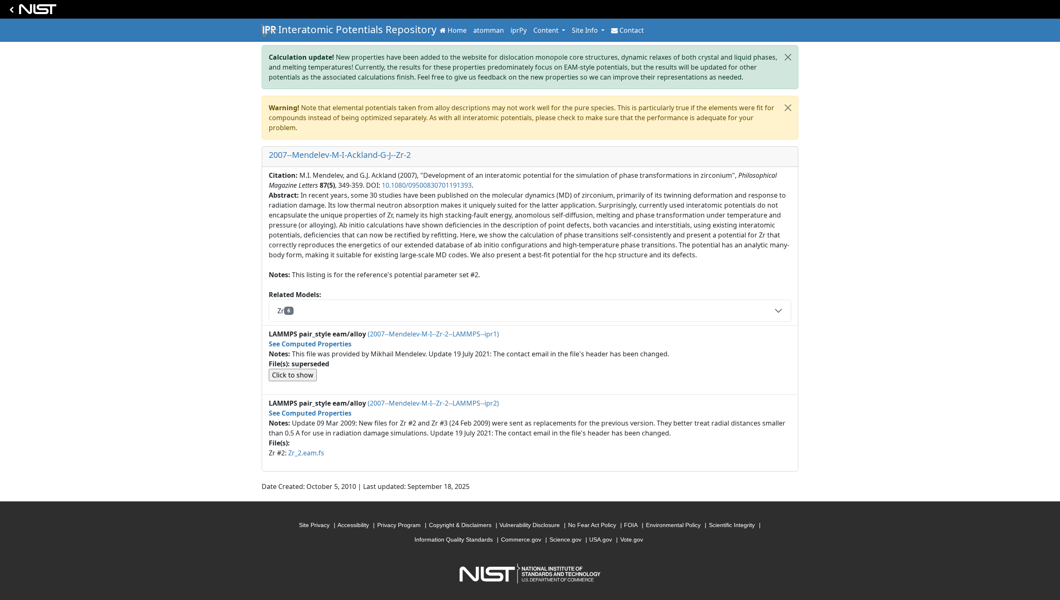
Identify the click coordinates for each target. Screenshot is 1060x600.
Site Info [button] (586, 30)
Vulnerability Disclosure (529, 525)
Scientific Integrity (732, 525)
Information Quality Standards (453, 539)
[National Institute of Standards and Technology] (31, 11)
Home (457, 30)
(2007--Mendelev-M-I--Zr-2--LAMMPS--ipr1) (433, 334)
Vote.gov (631, 539)
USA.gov (600, 539)
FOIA (631, 525)
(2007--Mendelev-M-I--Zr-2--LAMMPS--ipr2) (433, 403)
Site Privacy (314, 525)
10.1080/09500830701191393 (427, 185)
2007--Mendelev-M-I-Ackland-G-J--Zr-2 (340, 154)
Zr (283, 310)
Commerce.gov (521, 539)
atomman (488, 30)
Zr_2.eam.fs (306, 452)
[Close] (788, 57)
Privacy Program (399, 525)
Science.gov (565, 539)
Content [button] (546, 30)
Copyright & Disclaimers (460, 525)
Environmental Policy (673, 525)
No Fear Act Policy (592, 525)
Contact (631, 30)
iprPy (519, 30)
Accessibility (353, 525)
